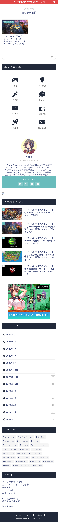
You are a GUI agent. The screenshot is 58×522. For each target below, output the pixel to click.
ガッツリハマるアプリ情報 (15, 484)
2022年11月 (30, 377)
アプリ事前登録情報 (12, 481)
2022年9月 (29, 391)
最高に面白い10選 (22, 465)
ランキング (10, 457)
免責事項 (39, 515)
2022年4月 (30, 405)
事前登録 (9, 461)
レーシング (24, 457)
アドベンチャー (26, 437)
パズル (37, 449)
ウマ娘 (41, 437)
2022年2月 (30, 419)
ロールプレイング (41, 457)
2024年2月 (29, 334)
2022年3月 (30, 412)
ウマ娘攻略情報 (10, 498)
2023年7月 (29, 349)
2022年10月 (30, 384)
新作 (7, 465)
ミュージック (35, 453)
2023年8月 (29, 342)
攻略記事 (48, 461)
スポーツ (25, 449)
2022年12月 (29, 370)
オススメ (9, 441)
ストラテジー (10, 449)
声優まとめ (22, 461)
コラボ (25, 445)
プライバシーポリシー (23, 515)
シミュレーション (40, 445)
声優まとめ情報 (10, 493)
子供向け (36, 461)
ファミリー (9, 453)
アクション (10, 437)
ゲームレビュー (11, 445)
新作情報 (6, 487)
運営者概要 (7, 506)
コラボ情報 (7, 490)
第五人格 (38, 465)
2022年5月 (30, 398)
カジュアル (23, 441)
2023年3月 (29, 363)
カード (36, 441)
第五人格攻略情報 (11, 501)
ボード (22, 453)
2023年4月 (29, 356)
